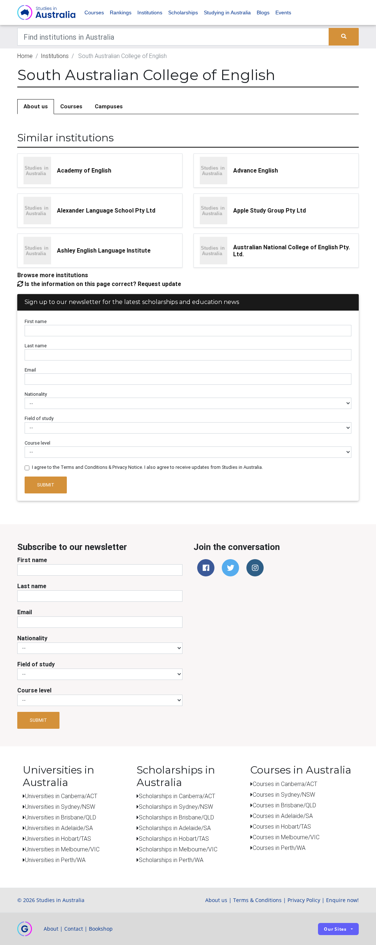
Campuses (109, 106)
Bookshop (101, 928)
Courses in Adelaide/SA (283, 815)
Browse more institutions (52, 275)
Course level (37, 443)
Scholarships (183, 12)
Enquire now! (342, 900)
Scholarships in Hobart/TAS (174, 838)
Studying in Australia (227, 12)
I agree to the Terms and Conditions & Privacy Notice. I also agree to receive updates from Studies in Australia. (147, 467)
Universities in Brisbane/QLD (60, 817)
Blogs (263, 12)
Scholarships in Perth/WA (171, 859)
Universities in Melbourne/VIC (62, 849)
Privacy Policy (304, 900)
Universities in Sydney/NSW (60, 806)
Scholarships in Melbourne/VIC (178, 849)
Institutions (149, 12)
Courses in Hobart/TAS (282, 826)
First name (36, 321)
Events (283, 12)
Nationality (36, 394)
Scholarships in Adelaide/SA (175, 828)
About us (36, 106)
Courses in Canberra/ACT (285, 784)
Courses (94, 12)
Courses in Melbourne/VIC (286, 837)
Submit (45, 485)
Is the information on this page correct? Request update (102, 283)
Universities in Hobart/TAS (58, 838)
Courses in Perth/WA (279, 847)
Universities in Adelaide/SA (59, 828)
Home (25, 55)
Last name (36, 346)
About (51, 928)
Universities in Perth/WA (55, 859)
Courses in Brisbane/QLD (284, 805)
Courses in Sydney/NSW (284, 794)
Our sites (335, 929)
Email (30, 370)
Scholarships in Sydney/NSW (176, 806)
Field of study (39, 418)
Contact (73, 928)
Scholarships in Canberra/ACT (177, 796)
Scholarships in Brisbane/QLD (176, 817)
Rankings (120, 12)
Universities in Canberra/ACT (61, 796)
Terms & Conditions (257, 900)
